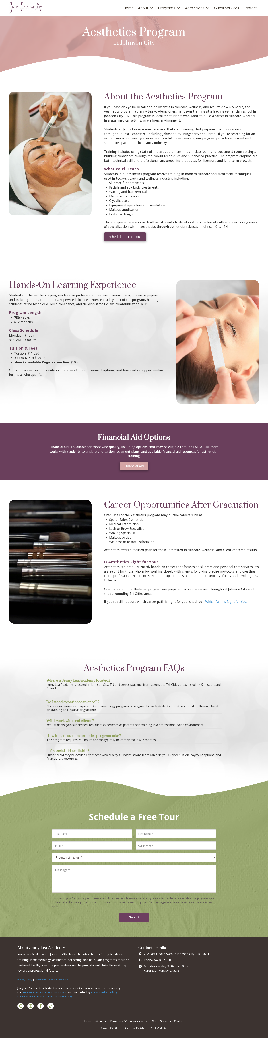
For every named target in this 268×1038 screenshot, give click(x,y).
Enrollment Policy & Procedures (52, 979)
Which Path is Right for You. (226, 601)
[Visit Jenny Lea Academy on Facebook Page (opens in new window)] (40, 1006)
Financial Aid (134, 466)
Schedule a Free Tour (125, 236)
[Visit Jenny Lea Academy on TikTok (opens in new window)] (50, 1006)
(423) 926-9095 (164, 960)
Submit (134, 917)
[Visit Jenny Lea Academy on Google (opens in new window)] (20, 1006)
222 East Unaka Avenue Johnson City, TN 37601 (176, 954)
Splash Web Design (159, 1028)
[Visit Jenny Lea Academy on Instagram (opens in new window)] (30, 1006)
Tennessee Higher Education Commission (44, 992)
